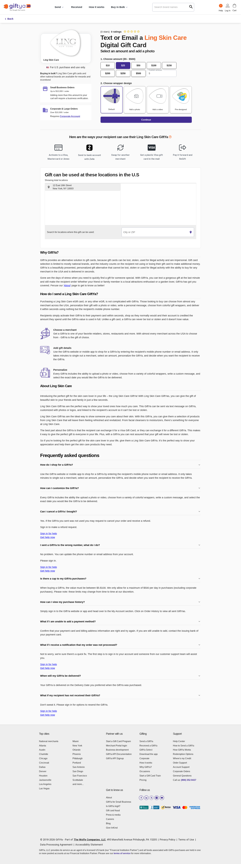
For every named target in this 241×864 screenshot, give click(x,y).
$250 (123, 73)
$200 (107, 73)
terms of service (122, 853)
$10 (108, 65)
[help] (170, 137)
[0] (234, 5)
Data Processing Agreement (56, 844)
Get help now (47, 537)
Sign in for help (48, 533)
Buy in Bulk (118, 7)
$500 (138, 73)
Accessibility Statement (89, 844)
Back (10, 18)
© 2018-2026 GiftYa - (52, 839)
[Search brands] (191, 6)
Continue (146, 120)
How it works (96, 7)
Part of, (111, 839)
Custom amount (155, 70)
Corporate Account (70, 116)
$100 (153, 65)
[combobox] (154, 232)
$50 (138, 65)
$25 (123, 65)
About (67, 285)
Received (76, 7)
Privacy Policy (167, 839)
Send (58, 7)
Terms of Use (186, 839)
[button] (82, 187)
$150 (169, 65)
